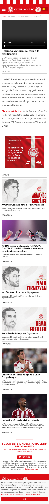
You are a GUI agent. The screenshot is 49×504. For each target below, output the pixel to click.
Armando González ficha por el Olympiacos (23, 205)
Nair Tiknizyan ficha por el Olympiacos (20, 292)
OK (24, 499)
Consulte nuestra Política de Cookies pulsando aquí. (21, 495)
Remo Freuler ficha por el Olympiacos (20, 333)
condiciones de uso (30, 469)
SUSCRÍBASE (24, 457)
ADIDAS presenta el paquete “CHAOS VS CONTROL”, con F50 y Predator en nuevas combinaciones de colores (22, 249)
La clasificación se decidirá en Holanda (20, 420)
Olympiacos (7, 111)
